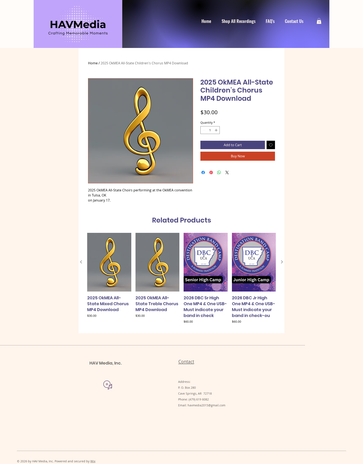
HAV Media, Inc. (105, 363)
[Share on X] (227, 172)
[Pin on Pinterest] (211, 172)
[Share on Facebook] (203, 172)
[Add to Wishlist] (271, 145)
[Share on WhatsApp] (219, 172)
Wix (92, 461)
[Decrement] (203, 130)
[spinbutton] (210, 130)
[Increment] (216, 130)
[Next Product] (281, 261)
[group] (181, 281)
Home (93, 63)
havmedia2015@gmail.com (206, 405)
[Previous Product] (81, 261)
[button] (319, 21)
